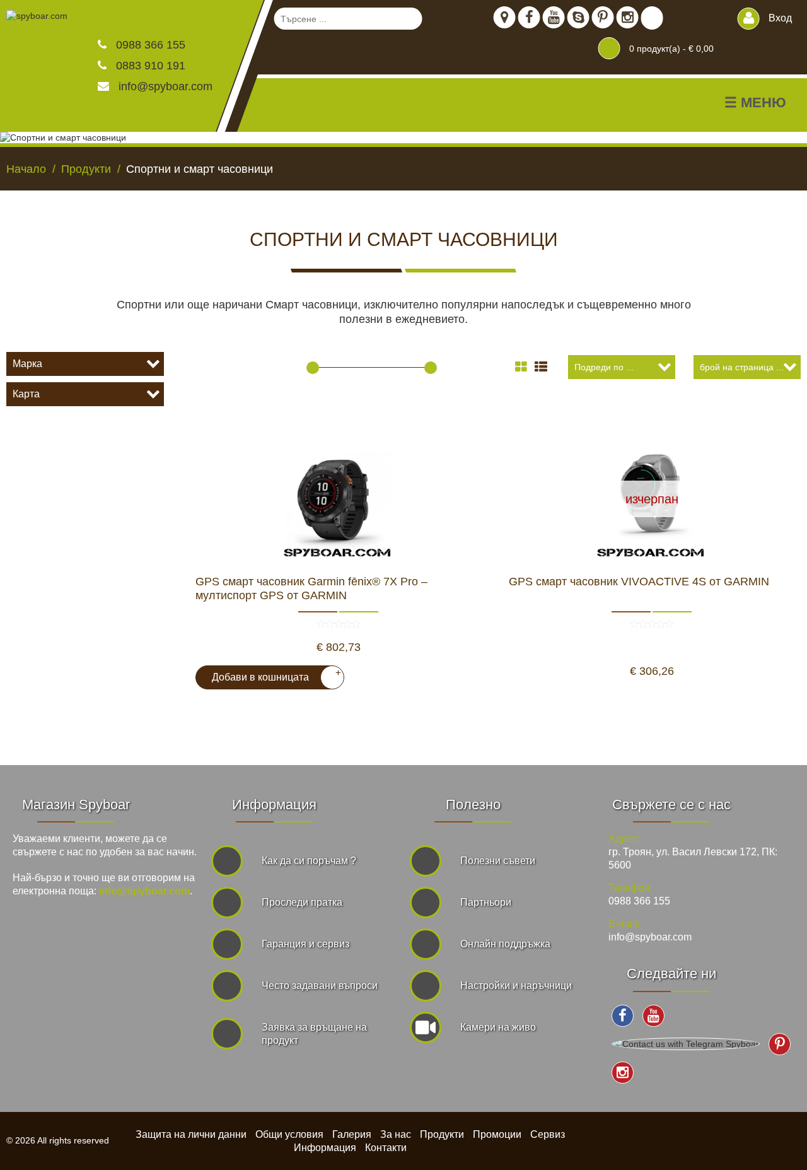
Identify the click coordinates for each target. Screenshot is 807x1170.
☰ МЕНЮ (755, 102)
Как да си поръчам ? (309, 860)
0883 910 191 (149, 65)
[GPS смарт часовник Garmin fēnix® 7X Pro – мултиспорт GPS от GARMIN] (338, 499)
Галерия (351, 1134)
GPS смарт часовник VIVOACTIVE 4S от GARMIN (639, 581)
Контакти (386, 1147)
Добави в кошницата (271, 674)
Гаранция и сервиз (305, 944)
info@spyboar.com (165, 86)
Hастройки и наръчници (516, 985)
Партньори (485, 902)
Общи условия (289, 1134)
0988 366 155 (149, 44)
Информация (325, 1147)
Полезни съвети (497, 860)
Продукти (442, 1134)
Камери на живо (498, 1027)
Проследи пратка (302, 902)
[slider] (312, 367)
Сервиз (547, 1134)
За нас (395, 1134)
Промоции (497, 1134)
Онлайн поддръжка (505, 944)
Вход (779, 18)
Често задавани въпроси (320, 985)
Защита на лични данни (191, 1134)
